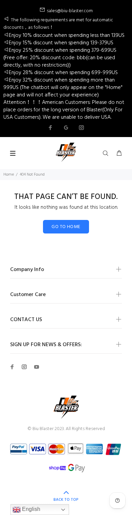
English (30, 509)
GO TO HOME (65, 227)
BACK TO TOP (66, 499)
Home (8, 174)
